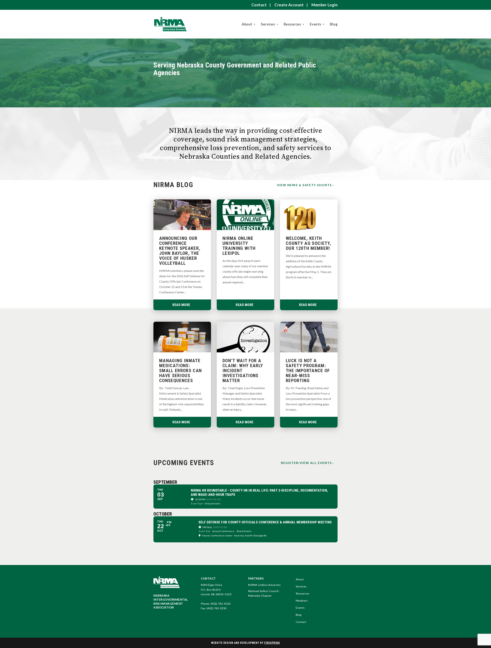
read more (181, 305)
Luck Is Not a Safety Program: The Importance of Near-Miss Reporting (308, 370)
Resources (292, 24)
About (247, 24)
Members (302, 600)
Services (268, 24)
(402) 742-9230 (217, 608)
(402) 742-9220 (221, 603)
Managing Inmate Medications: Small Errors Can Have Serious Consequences (180, 370)
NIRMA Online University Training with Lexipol (238, 246)
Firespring (272, 642)
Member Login (324, 4)
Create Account (289, 4)
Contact (259, 4)
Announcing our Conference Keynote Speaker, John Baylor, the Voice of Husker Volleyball (179, 251)
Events (315, 24)
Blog (334, 24)
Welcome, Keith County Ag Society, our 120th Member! (308, 243)
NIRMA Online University (264, 584)
